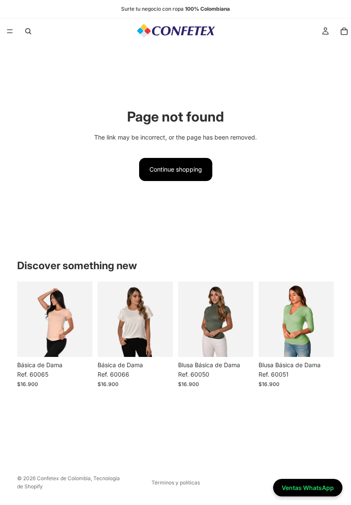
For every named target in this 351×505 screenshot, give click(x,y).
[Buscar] (28, 31)
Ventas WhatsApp (308, 487)
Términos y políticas (176, 482)
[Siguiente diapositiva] (83, 319)
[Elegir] (79, 343)
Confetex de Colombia (64, 478)
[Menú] (10, 31)
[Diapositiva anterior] (26, 319)
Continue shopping (175, 169)
